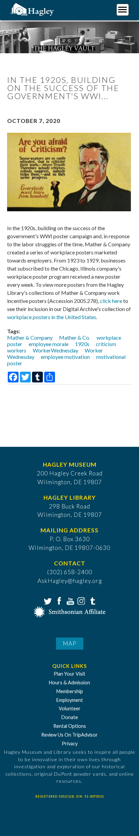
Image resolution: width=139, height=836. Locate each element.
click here (111, 301)
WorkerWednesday (55, 350)
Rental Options (69, 726)
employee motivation (65, 356)
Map (70, 643)
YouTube (69, 600)
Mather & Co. (74, 337)
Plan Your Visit (69, 674)
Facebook (58, 600)
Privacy (70, 743)
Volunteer (70, 708)
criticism (106, 344)
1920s (82, 344)
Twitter (47, 600)
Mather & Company (30, 337)
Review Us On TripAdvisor (69, 735)
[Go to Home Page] (32, 9)
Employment (69, 700)
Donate (69, 717)
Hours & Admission (69, 682)
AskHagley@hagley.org (69, 580)
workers (16, 350)
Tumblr (92, 600)
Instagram (81, 600)
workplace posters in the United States (51, 317)
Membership (69, 691)
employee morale (48, 344)
